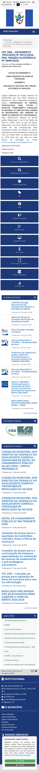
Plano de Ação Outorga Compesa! (22, 330)
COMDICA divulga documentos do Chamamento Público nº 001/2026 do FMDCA (23, 305)
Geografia (5, 722)
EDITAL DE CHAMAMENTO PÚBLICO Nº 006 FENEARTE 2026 (19, 521)
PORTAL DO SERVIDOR (19, 184)
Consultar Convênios (11, 660)
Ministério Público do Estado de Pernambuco (19, 638)
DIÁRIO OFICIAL (19, 230)
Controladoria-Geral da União (14, 642)
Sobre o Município (8, 714)
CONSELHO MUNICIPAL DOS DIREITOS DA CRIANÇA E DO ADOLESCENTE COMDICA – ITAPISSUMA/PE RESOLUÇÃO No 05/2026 (19, 503)
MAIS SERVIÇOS (19, 286)
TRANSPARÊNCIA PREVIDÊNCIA (19, 173)
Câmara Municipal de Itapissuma (15, 620)
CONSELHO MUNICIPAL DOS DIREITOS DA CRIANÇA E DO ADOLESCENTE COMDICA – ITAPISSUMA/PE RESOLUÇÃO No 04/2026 (19, 483)
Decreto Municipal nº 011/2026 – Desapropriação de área (24, 371)
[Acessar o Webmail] (33, 671)
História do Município (9, 717)
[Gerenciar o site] (36, 671)
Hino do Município (8, 730)
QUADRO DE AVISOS (20, 241)
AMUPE (7, 625)
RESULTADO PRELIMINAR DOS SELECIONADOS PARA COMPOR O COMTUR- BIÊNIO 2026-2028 (18, 595)
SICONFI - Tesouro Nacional (13, 656)
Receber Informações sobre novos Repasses (19, 664)
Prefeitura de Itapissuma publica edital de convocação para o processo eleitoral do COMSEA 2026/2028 (23, 356)
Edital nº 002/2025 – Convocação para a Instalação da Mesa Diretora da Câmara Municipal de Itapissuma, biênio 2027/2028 (23, 387)
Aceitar (21, 761)
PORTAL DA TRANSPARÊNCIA (19, 162)
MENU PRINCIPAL (10, 31)
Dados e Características (10, 719)
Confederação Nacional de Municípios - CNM (19, 647)
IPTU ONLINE (19, 252)
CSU (19, 196)
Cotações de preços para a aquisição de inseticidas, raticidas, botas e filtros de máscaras (19, 537)
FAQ (17, 2)
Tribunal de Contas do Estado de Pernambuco (20, 634)
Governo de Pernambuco (13, 629)
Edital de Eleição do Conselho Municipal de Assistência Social (22, 319)
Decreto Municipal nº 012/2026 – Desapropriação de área (24, 342)
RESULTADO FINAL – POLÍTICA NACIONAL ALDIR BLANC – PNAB (24, 402)
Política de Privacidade (23, 755)
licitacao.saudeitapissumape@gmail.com (17, 142)
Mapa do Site (26, 2)
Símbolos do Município (9, 727)
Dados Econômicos (8, 725)
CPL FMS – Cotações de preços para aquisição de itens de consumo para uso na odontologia (19, 578)
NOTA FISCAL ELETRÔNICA (19, 263)
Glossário (8, 2)
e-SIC (19, 207)
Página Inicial (7, 40)
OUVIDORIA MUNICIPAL (19, 218)
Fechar (21, 765)
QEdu (6, 651)
